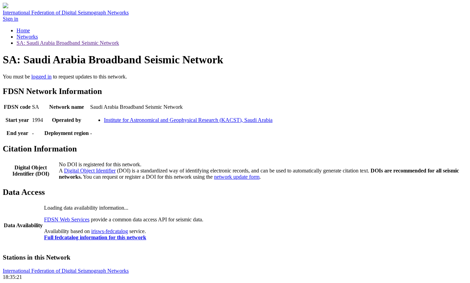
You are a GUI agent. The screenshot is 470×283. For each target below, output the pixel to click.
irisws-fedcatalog (109, 231)
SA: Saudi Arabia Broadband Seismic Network (68, 43)
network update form (236, 177)
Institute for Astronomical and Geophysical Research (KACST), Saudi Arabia (188, 120)
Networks (27, 37)
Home (23, 30)
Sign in (10, 19)
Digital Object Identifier (90, 171)
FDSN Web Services (66, 219)
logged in (41, 77)
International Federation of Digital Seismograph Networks (66, 271)
